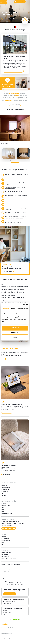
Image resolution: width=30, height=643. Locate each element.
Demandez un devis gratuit (10, 348)
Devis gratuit (4, 554)
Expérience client (5, 491)
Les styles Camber (5, 489)
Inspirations (4, 485)
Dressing (9, 160)
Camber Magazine (5, 487)
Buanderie (3, 509)
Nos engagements (5, 540)
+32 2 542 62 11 (6, 610)
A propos (3, 536)
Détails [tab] (13, 308)
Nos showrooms (5, 538)
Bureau (3, 511)
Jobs (2, 544)
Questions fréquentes (6, 525)
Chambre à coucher (23, 160)
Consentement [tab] (5, 308)
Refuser (15, 337)
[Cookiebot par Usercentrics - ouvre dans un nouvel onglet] (22, 305)
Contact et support (6, 552)
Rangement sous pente (6, 513)
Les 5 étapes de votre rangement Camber (10, 521)
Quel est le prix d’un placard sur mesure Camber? (12, 523)
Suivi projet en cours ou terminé (8, 558)
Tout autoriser (15, 327)
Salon (2, 507)
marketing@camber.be (7, 603)
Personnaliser (14, 332)
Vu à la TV (3, 493)
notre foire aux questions (17, 584)
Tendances (3, 495)
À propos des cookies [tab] (22, 308)
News (2, 542)
